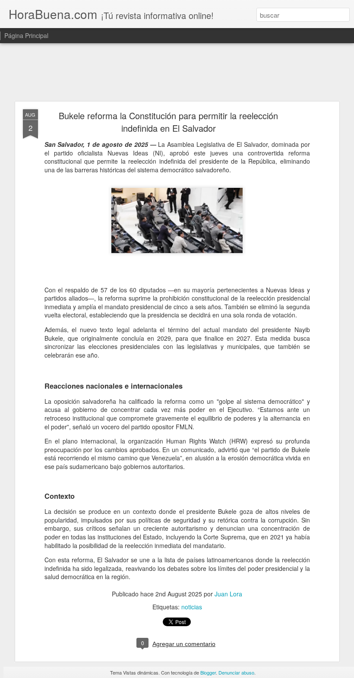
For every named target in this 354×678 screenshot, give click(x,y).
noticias (191, 606)
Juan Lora (228, 593)
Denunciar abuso (236, 672)
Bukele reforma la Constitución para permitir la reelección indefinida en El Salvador (168, 121)
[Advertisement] (177, 72)
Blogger (208, 672)
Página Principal (26, 35)
